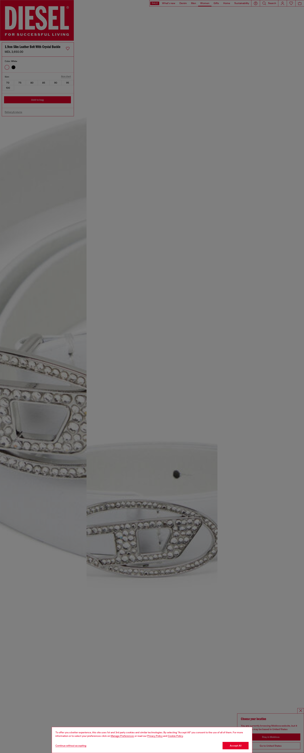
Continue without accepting (70, 745)
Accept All (235, 745)
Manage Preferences (122, 736)
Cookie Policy (175, 736)
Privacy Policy (155, 736)
